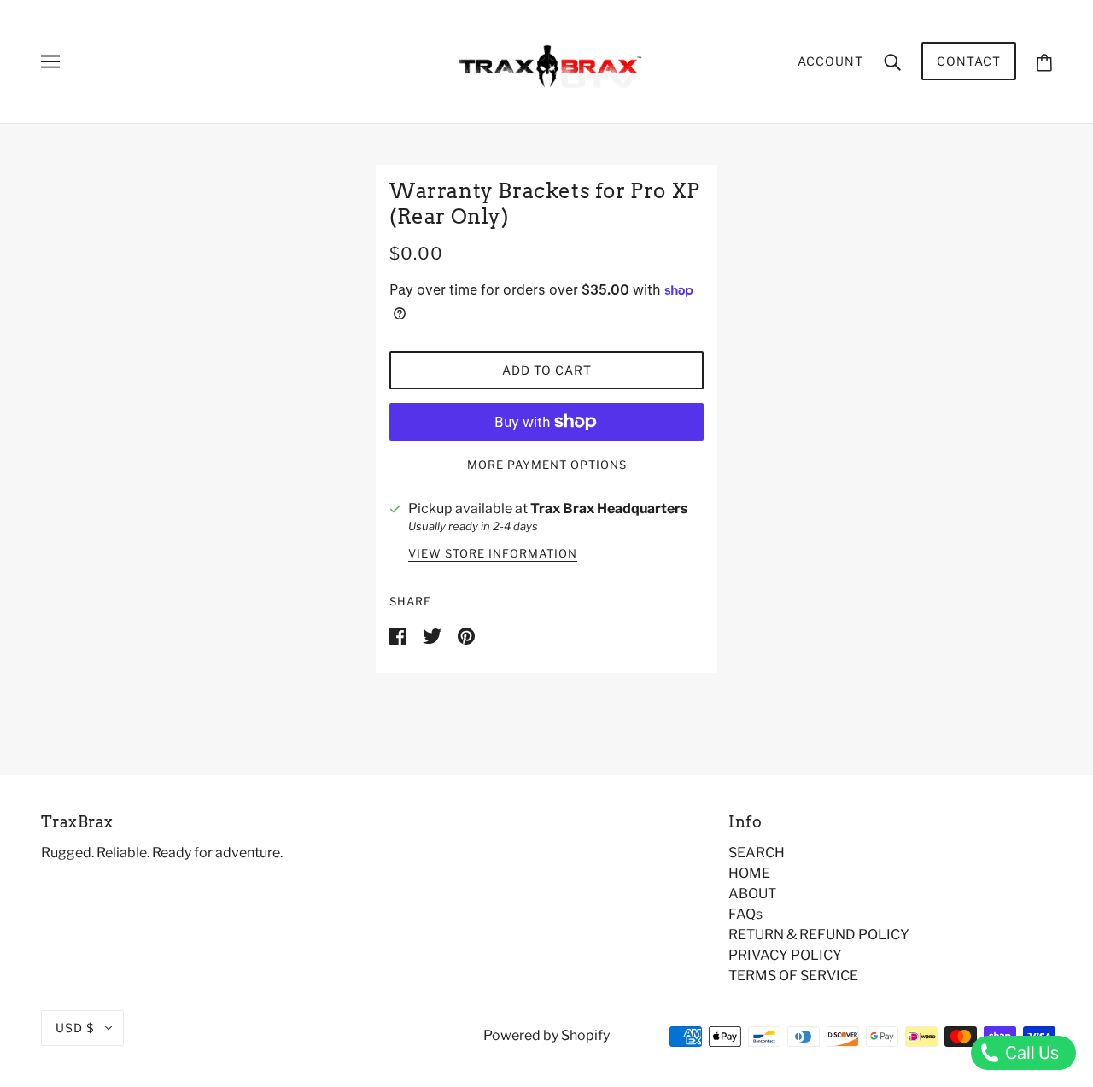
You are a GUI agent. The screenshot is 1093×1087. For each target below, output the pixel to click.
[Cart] (1044, 61)
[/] (546, 60)
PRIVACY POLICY (785, 955)
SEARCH (756, 852)
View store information (492, 554)
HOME (749, 873)
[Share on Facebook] (399, 635)
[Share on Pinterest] (466, 635)
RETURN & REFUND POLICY (818, 934)
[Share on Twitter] (433, 635)
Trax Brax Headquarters (608, 508)
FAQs (745, 914)
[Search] (892, 61)
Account (830, 61)
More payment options (547, 464)
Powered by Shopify (546, 1035)
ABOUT (752, 893)
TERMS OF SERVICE (793, 975)
